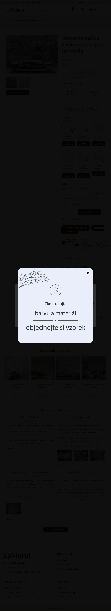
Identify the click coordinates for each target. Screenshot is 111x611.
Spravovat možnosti (74, 320)
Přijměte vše (36, 320)
